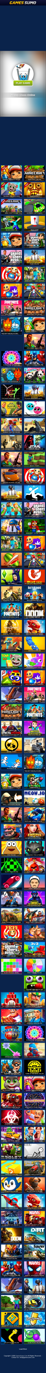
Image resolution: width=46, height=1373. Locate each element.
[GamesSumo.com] (23, 3)
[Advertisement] (23, 28)
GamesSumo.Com (22, 1356)
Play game (23, 83)
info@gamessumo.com (27, 1357)
